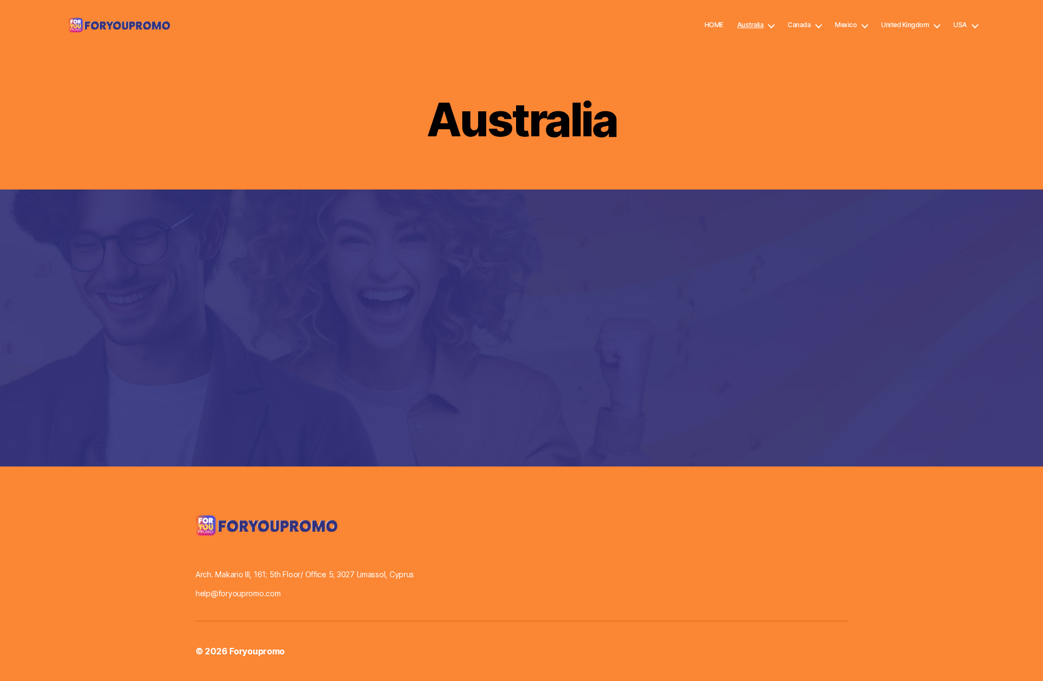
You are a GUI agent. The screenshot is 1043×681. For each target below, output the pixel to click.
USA (960, 25)
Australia (750, 25)
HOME (714, 25)
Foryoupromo (257, 651)
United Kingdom (905, 25)
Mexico (846, 25)
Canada (799, 25)
